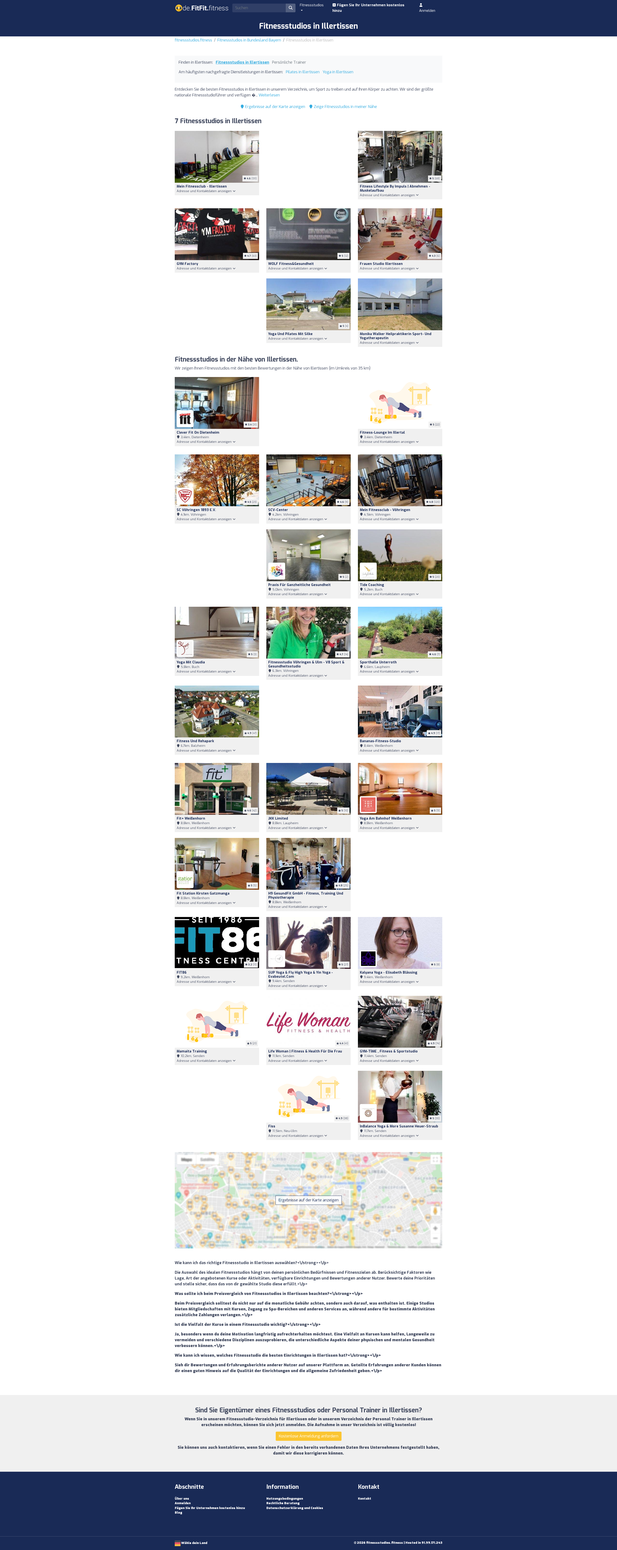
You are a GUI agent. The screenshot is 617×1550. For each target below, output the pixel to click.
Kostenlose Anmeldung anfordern (308, 1436)
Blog (178, 1512)
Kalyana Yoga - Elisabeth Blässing (388, 972)
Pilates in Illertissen (303, 71)
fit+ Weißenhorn (191, 818)
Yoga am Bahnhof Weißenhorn (386, 818)
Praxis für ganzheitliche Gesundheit (299, 585)
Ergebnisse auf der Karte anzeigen (274, 106)
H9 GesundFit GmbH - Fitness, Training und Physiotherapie (305, 895)
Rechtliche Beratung (283, 1503)
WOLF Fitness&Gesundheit (291, 264)
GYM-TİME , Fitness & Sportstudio (389, 1051)
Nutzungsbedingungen (284, 1498)
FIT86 (182, 972)
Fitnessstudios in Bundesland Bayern (249, 40)
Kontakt (364, 1498)
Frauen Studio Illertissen (381, 264)
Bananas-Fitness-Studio (380, 741)
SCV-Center (278, 510)
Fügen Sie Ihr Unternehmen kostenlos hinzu (368, 8)
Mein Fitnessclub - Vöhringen (385, 510)
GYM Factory (187, 264)
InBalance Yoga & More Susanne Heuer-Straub (399, 1126)
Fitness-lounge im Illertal (382, 432)
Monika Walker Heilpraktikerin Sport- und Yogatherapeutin (395, 336)
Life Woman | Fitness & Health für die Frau (305, 1051)
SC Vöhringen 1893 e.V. (196, 510)
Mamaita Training (192, 1051)
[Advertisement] (308, 166)
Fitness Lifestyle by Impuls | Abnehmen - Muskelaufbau (395, 188)
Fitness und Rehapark (195, 741)
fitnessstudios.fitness (193, 40)
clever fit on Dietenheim (198, 432)
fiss (271, 1126)
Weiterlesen (269, 95)
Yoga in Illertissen (337, 71)
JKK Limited (278, 818)
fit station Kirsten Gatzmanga (203, 893)
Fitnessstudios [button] (312, 5)
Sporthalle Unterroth (378, 662)
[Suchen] (290, 8)
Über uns (182, 1498)
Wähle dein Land (194, 1543)
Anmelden (427, 10)
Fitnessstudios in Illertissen (242, 62)
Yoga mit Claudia (191, 662)
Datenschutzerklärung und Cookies (294, 1508)
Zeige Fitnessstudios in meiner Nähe (345, 106)
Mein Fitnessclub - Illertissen (202, 186)
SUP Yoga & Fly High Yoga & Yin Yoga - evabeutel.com (300, 974)
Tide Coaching (372, 585)
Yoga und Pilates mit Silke (290, 334)
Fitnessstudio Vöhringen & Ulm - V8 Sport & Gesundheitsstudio (306, 664)
